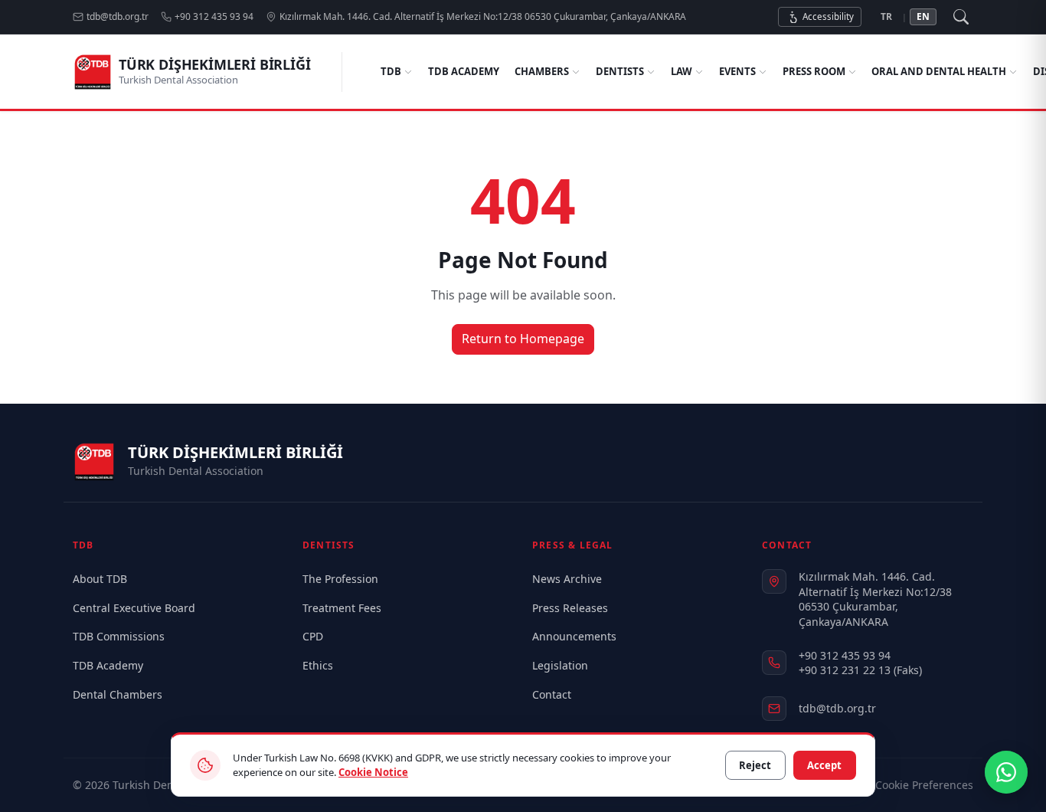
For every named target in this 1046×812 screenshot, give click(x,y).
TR (886, 16)
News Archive (567, 578)
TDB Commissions (119, 636)
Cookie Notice (373, 772)
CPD (312, 636)
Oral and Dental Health (938, 71)
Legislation (560, 665)
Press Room (814, 71)
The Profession (340, 578)
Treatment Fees (341, 608)
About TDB (100, 578)
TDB (391, 71)
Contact (551, 694)
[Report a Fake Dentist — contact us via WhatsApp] (1006, 772)
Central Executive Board (134, 608)
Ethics (317, 665)
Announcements (574, 636)
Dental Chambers (117, 694)
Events (737, 71)
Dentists (620, 71)
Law (681, 71)
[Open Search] (961, 17)
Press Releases (570, 608)
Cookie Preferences (924, 785)
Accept (824, 765)
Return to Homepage (523, 338)
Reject (755, 765)
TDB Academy (463, 71)
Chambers (542, 71)
